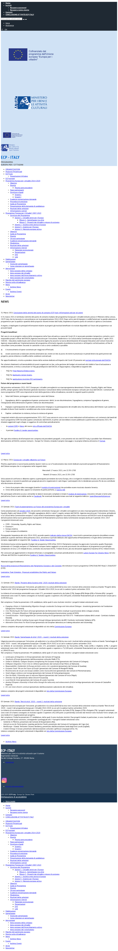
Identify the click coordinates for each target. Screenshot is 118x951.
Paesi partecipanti (17, 190)
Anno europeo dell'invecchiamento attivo (26, 275)
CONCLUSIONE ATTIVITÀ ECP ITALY (20, 14)
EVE (16, 254)
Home (8, 3)
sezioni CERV (13, 426)
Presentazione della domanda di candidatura (27, 206)
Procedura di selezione (18, 201)
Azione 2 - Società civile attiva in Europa (30, 224)
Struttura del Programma (20, 215)
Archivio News (15, 287)
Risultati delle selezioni (19, 208)
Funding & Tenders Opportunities (42, 555)
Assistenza (10, 25)
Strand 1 (18, 194)
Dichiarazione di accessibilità (14, 796)
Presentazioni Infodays (19, 176)
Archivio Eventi (16, 291)
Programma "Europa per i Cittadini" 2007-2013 (23, 213)
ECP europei (10, 178)
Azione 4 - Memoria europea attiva (28, 229)
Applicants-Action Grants (22, 375)
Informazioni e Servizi (18, 248)
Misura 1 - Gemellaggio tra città (31, 220)
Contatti (9, 12)
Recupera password (18, 7)
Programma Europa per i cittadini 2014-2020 (23, 181)
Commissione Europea (63, 626)
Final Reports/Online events (24, 371)
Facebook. (38, 496)
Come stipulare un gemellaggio (22, 266)
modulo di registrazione (51, 487)
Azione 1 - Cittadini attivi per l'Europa (29, 218)
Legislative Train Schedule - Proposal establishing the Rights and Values (28, 572)
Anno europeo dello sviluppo (21, 271)
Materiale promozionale (24, 250)
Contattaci (10, 762)
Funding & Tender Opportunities (43, 540)
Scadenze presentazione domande (23, 199)
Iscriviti (9, 5)
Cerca (8, 23)
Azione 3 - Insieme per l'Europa (26, 227)
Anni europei (10, 268)
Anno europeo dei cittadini (20, 273)
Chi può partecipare (17, 238)
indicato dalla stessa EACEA (61, 535)
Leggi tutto (5, 453)
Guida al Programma (18, 204)
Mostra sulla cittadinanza (15, 282)
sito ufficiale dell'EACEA (42, 426)
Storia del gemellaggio (19, 264)
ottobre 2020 (24, 511)
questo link (61, 490)
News (8, 284)
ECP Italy (9, 174)
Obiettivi (13, 183)
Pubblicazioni (11, 259)
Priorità (13, 185)
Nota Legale (10, 801)
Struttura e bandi (16, 192)
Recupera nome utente (19, 10)
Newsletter (10, 296)
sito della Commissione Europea (59, 691)
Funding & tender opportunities (26, 430)
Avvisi (8, 294)
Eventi (8, 289)
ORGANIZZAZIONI (13, 169)
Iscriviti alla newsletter (15, 786)
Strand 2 (18, 197)
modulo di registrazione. (77, 494)
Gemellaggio (10, 261)
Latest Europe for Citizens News (96, 553)
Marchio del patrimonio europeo (18, 280)
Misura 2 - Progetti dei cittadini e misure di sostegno (39, 222)
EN (6, 29)
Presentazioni (20, 252)
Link (16, 257)
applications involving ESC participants (27, 379)
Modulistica (14, 243)
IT (2, 29)
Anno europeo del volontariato (22, 278)
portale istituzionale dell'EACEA (98, 360)
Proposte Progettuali (14, 171)
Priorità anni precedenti (23, 188)
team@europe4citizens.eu (100, 496)
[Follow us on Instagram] (4, 782)
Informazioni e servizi (18, 211)
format (102, 441)
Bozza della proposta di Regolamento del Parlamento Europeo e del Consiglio (31, 566)
